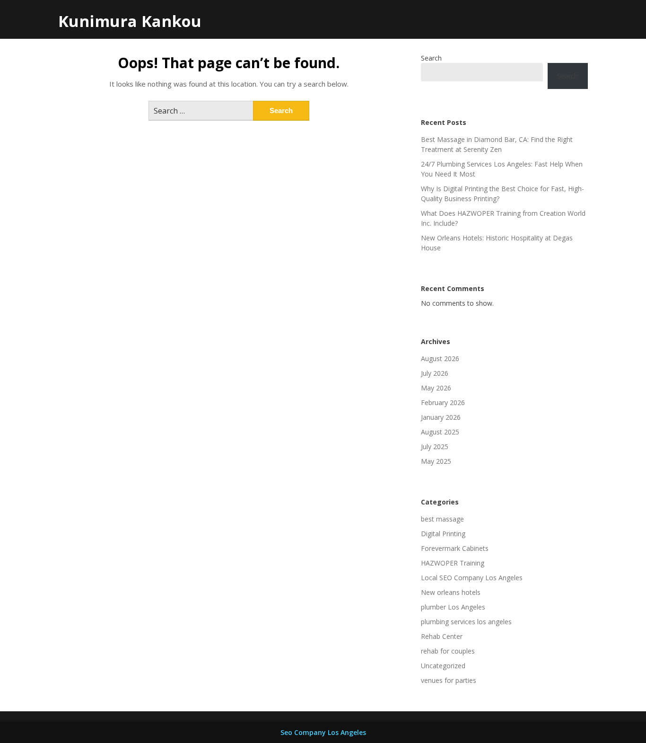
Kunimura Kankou (129, 21)
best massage (442, 518)
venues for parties (448, 680)
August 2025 (440, 431)
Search (431, 57)
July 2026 (434, 373)
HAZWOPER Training (452, 562)
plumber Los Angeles (453, 606)
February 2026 (443, 402)
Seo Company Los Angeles (323, 732)
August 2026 (440, 358)
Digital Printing (443, 533)
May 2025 (436, 461)
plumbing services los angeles (466, 621)
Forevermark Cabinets (455, 548)
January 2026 (441, 417)
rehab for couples (448, 650)
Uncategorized (443, 665)
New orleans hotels (450, 592)
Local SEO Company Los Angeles (472, 577)
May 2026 (436, 387)
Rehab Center (442, 636)
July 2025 (434, 446)
